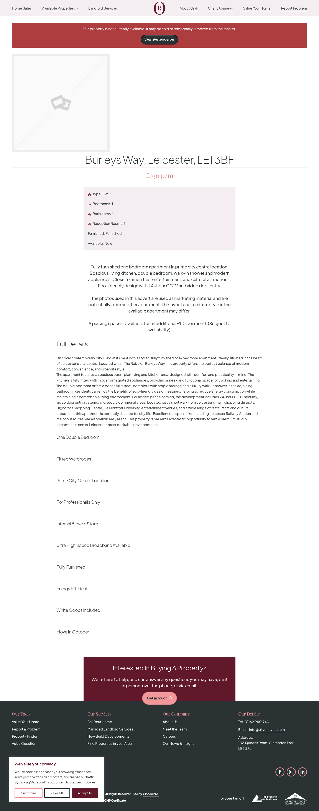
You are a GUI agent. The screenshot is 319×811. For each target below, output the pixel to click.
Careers (169, 736)
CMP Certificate (115, 800)
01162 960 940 (257, 721)
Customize (28, 793)
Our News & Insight (178, 743)
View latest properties (159, 39)
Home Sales (22, 8)
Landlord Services (103, 8)
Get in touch (157, 698)
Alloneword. (151, 794)
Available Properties (58, 8)
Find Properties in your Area (109, 743)
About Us (187, 8)
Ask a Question (24, 743)
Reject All (57, 793)
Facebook (279, 771)
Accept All (85, 793)
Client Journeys (220, 8)
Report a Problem (26, 729)
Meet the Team (175, 729)
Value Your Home (257, 8)
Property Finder (24, 736)
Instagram (291, 771)
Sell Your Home (99, 721)
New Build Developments (108, 736)
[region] (56, 779)
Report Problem (294, 8)
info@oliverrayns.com (267, 729)
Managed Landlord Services (110, 729)
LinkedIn (302, 771)
